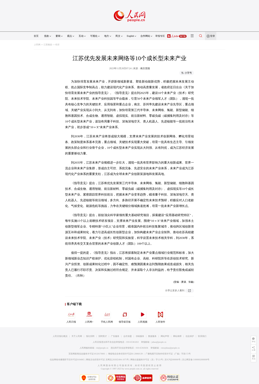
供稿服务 (140, 336)
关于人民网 (76, 336)
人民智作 (160, 322)
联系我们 (202, 336)
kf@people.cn (102, 348)
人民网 (37, 45)
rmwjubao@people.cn (170, 348)
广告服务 (115, 336)
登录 (212, 36)
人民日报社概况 (60, 336)
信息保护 (190, 336)
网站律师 (177, 336)
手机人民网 (107, 322)
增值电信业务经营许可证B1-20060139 (125, 354)
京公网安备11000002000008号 (195, 359)
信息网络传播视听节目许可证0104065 (67, 359)
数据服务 (152, 336)
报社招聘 (90, 336)
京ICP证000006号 (172, 359)
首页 (36, 36)
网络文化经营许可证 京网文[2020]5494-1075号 (107, 359)
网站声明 (165, 336)
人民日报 (71, 322)
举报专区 (160, 36)
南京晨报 (145, 68)
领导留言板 (125, 322)
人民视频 (142, 322)
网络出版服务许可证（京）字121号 (146, 359)
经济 (57, 45)
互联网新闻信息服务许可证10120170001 (86, 354)
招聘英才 (102, 336)
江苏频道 (48, 45)
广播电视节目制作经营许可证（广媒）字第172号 (168, 354)
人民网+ (89, 322)
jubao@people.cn (159, 342)
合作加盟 (127, 336)
